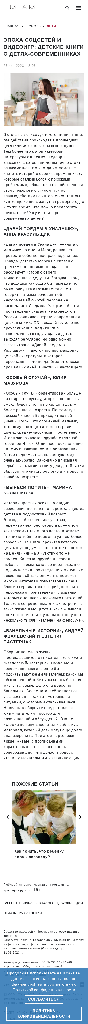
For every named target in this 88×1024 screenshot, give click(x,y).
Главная (12, 26)
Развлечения (30, 913)
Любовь (33, 26)
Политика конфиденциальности (44, 1013)
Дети (51, 26)
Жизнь (10, 913)
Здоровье (65, 903)
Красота (46, 903)
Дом (79, 903)
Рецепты (12, 903)
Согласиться (44, 999)
